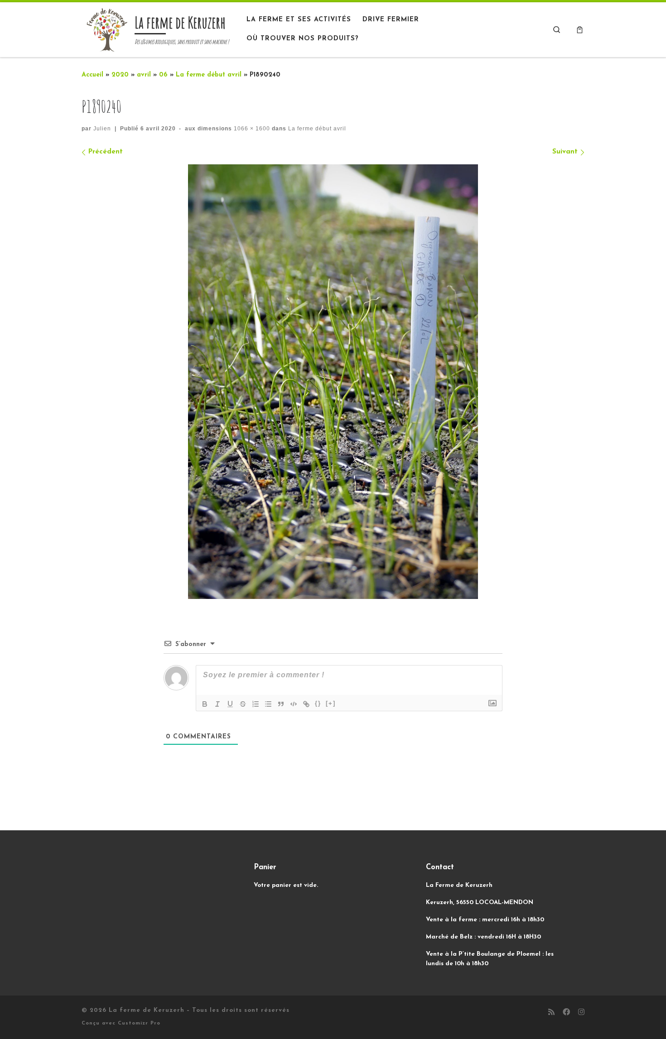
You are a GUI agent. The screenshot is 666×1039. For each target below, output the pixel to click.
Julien (102, 128)
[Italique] (217, 704)
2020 (120, 75)
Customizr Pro (139, 1023)
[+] (331, 703)
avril (144, 75)
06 (163, 75)
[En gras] (204, 704)
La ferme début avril (208, 75)
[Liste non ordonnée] (268, 704)
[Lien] (306, 704)
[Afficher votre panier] (579, 29)
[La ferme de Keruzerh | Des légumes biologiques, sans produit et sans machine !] (106, 28)
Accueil (92, 75)
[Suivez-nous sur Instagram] (581, 1013)
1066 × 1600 (251, 128)
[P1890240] (333, 381)
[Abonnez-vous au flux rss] (551, 1013)
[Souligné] (230, 704)
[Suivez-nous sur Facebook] (566, 1013)
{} (318, 703)
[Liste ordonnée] (255, 704)
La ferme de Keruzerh (146, 1010)
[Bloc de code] (293, 704)
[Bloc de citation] (281, 704)
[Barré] (242, 704)
